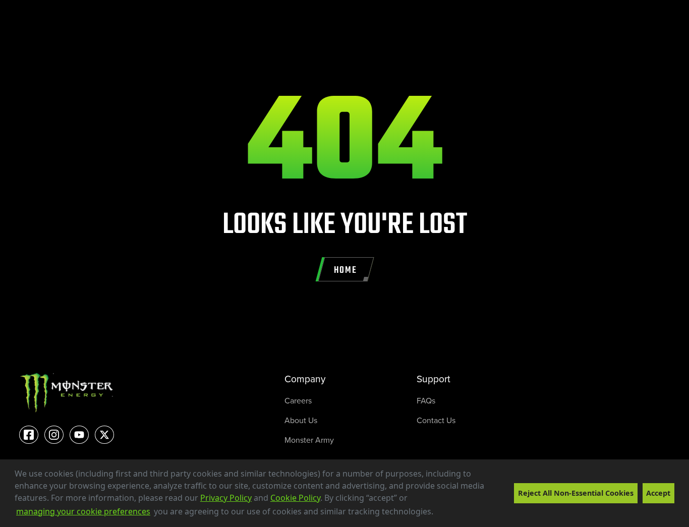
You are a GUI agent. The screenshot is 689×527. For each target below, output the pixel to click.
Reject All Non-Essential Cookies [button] (576, 493)
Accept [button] (658, 493)
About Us (300, 420)
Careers (298, 400)
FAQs (426, 400)
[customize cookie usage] (443, 514)
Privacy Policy (226, 497)
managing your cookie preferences (83, 511)
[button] (436, 512)
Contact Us (436, 420)
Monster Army (309, 440)
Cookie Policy (295, 497)
